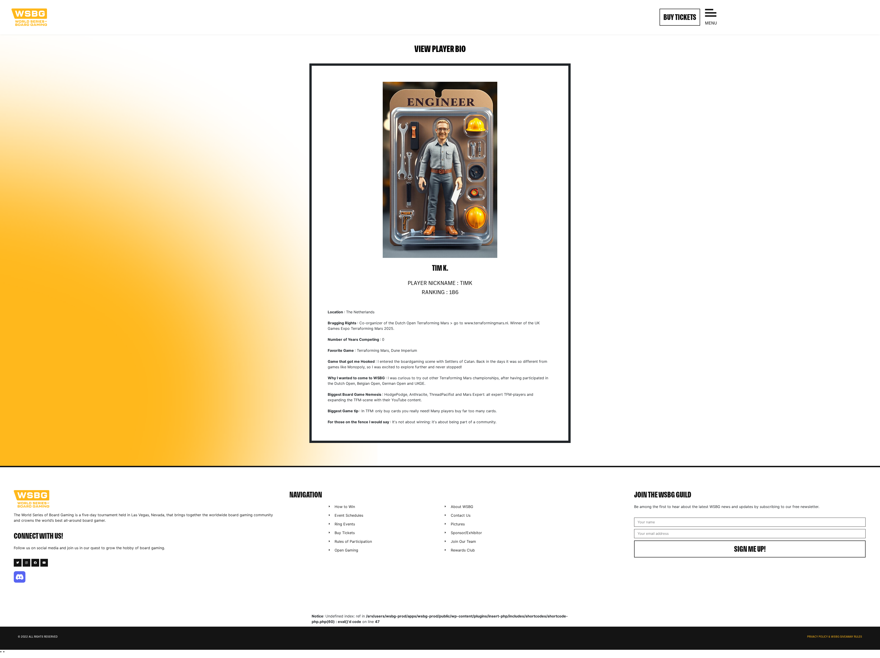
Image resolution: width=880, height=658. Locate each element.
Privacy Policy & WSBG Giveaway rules (834, 637)
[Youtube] (44, 563)
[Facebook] (35, 563)
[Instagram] (26, 563)
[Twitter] (18, 563)
